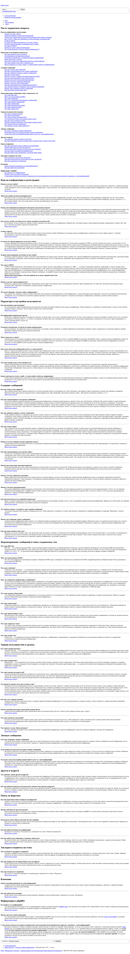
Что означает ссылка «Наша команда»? (17, 126)
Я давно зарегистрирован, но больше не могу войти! (22, 44)
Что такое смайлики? (11, 98)
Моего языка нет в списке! (13, 59)
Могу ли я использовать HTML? (15, 97)
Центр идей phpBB (110, 917)
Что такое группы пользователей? (16, 117)
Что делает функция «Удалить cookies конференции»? (22, 49)
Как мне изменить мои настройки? (16, 54)
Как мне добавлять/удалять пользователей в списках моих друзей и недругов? (30, 141)
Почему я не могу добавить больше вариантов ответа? (22, 76)
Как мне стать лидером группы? (15, 120)
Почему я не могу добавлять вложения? (17, 81)
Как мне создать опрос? (12, 74)
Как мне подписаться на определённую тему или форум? (23, 159)
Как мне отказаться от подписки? (15, 161)
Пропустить (5, 5)
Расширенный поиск (9, 11)
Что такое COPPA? (11, 46)
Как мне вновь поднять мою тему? (16, 90)
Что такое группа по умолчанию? (15, 124)
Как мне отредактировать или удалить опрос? (19, 78)
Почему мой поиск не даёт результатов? (17, 147)
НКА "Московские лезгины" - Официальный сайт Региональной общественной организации (31, 950)
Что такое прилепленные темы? (15, 105)
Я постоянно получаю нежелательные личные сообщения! (24, 132)
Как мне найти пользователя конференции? (19, 151)
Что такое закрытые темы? (13, 107)
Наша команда (9, 947)
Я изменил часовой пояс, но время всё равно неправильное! (24, 57)
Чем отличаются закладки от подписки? (18, 157)
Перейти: (5, 941)
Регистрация (10, 22)
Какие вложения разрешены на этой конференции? (21, 166)
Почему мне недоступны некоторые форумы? (19, 80)
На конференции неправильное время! (17, 56)
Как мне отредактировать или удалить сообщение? (21, 71)
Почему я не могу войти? (13, 34)
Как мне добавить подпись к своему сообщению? (21, 73)
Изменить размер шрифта (13, 17)
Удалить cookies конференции (25, 947)
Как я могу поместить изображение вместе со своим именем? (25, 61)
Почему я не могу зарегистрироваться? (17, 47)
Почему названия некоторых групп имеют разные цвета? (23, 122)
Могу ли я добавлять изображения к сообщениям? (21, 100)
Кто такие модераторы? (12, 115)
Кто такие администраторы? (14, 114)
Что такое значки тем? (12, 109)
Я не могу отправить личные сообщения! (18, 130)
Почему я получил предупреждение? (17, 83)
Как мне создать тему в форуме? (15, 69)
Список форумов (10, 15)
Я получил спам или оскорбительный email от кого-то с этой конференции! (29, 134)
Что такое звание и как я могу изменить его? (19, 63)
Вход (7, 24)
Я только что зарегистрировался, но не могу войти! (21, 42)
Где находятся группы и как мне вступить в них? (20, 119)
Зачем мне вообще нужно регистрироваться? (19, 35)
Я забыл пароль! (10, 41)
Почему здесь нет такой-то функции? (17, 174)
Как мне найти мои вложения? (15, 167)
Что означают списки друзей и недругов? (18, 139)
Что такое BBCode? (11, 95)
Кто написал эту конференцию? (15, 172)
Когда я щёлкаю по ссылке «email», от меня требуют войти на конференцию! (29, 64)
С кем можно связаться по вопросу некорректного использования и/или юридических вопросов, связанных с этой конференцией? (47, 176)
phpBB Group (63, 906)
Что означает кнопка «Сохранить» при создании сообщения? (24, 86)
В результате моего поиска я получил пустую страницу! (23, 149)
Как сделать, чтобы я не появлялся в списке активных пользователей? (27, 39)
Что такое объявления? (12, 103)
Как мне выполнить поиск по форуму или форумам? (22, 146)
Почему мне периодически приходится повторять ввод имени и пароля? (28, 37)
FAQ (6, 20)
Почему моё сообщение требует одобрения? (19, 88)
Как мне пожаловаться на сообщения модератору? (21, 85)
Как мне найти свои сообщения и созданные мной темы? (23, 152)
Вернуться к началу (11, 191)
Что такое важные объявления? (15, 102)
